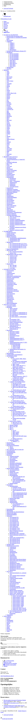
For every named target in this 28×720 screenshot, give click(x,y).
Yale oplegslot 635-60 (15, 543)
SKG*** (12, 429)
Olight (8, 127)
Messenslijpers (10, 193)
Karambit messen (11, 174)
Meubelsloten (10, 510)
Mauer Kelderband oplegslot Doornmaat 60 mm (16, 531)
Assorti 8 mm (13, 262)
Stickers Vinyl (13, 253)
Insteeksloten (10, 484)
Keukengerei (13, 179)
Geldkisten (9, 41)
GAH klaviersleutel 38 (15, 582)
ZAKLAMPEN (7, 616)
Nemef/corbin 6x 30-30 (18, 409)
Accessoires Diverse (11, 158)
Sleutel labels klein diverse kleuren (18, 560)
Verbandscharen (10, 299)
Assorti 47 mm (13, 259)
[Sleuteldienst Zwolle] (6, 19)
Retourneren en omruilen (11, 663)
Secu (8, 137)
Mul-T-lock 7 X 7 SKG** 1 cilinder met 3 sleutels (19, 371)
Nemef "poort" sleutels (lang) (16, 593)
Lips (8, 110)
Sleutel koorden (13, 558)
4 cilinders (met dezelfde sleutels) (17, 396)
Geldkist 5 (12, 48)
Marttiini (9, 114)
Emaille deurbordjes (11, 232)
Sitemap (5, 666)
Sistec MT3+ (13, 60)
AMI (8, 74)
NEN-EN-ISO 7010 (11, 250)
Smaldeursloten (13, 501)
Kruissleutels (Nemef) (15, 586)
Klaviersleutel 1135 (14, 583)
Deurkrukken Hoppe (14, 335)
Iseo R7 (14, 430)
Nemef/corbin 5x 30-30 (18, 406)
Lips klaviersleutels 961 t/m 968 (17, 587)
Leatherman (9, 108)
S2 (7, 135)
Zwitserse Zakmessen (12, 215)
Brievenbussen (10, 353)
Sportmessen (10, 204)
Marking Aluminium (11, 236)
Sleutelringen (13, 570)
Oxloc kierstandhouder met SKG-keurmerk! (19, 481)
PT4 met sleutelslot (14, 59)
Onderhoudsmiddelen (12, 197)
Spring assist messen (11, 205)
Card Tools (9, 166)
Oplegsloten (9, 516)
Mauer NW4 (16, 434)
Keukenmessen (10, 177)
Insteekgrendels (13, 474)
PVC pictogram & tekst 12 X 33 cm (18, 243)
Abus (8, 71)
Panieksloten (13, 499)
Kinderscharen (10, 281)
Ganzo (8, 91)
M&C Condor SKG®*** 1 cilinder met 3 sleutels (19, 366)
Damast (8, 167)
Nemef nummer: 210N (18, 606)
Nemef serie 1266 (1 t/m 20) (19, 608)
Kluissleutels (13, 585)
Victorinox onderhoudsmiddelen (17, 220)
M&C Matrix (16, 433)
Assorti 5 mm (13, 261)
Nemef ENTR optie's (12, 513)
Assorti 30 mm (13, 258)
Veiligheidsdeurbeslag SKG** (17, 338)
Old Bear (9, 125)
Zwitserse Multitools (11, 213)
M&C (8, 112)
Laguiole (9, 106)
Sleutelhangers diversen (15, 566)
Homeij (8, 97)
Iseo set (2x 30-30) (17, 383)
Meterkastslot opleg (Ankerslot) (17, 533)
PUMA (8, 133)
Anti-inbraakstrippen (14, 469)
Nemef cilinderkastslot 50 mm (20, 494)
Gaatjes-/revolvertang (12, 170)
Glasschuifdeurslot (11, 452)
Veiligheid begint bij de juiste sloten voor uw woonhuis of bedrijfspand (14, 706)
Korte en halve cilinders (15, 421)
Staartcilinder (10, 614)
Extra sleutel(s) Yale (14, 525)
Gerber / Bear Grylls (11, 93)
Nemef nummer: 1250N (18, 602)
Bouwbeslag (9, 330)
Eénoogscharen (10, 270)
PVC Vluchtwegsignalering (16, 251)
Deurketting (12, 471)
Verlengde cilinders (14, 440)
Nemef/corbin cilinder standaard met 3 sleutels (18, 379)
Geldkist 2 (12, 44)
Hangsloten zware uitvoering (16, 467)
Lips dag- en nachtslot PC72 (19, 488)
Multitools (9, 194)
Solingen (9, 142)
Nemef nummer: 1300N (18, 604)
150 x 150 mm (13, 266)
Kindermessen (10, 188)
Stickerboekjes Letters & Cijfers (14, 254)
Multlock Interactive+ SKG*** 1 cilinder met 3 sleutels (20, 377)
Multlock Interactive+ (18, 438)
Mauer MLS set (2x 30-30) (19, 385)
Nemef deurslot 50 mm (18, 495)
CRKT (8, 85)
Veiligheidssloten (14, 502)
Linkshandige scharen (12, 284)
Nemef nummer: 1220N (18, 598)
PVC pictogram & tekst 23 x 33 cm (18, 247)
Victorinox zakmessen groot (16, 221)
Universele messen (14, 186)
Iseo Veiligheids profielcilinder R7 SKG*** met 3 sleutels (20, 362)
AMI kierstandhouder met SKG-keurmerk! (19, 477)
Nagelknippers (10, 196)
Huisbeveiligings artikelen (13, 468)
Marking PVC (10, 242)
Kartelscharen (10, 280)
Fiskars (8, 90)
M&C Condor (16, 364)
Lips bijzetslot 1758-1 (15, 319)
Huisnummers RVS (11, 235)
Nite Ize (8, 124)
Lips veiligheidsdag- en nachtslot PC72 (18, 504)
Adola (8, 72)
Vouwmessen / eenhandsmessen (14, 212)
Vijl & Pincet (10, 300)
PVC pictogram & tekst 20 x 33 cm (18, 246)
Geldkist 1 (12, 43)
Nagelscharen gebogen (12, 289)
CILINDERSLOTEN (12, 356)
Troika (8, 147)
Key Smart (12, 554)
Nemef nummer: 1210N (18, 597)
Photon (8, 131)
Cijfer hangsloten (14, 457)
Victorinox (9, 150)
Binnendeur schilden (14, 333)
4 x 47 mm (12, 268)
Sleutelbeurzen (13, 562)
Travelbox (9, 68)
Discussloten (13, 459)
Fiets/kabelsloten (13, 460)
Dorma (8, 86)
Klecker (8, 105)
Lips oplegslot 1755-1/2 (15, 320)
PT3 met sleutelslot (14, 58)
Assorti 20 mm (13, 257)
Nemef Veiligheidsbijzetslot (16, 322)
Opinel (8, 128)
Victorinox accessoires (15, 219)
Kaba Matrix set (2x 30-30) (19, 384)
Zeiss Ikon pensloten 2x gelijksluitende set (15, 325)
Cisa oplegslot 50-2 (14, 518)
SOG (8, 140)
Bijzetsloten (9, 307)
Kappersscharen (10, 278)
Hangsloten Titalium (14, 465)
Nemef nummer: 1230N (18, 600)
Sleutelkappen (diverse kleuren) (17, 568)
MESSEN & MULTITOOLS (11, 156)
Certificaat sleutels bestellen (16, 578)
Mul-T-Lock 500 (13, 426)
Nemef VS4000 (16, 348)
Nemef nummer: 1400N (18, 605)
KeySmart (9, 104)
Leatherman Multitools (12, 192)
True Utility (9, 148)
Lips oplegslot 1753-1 (15, 528)
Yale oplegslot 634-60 (15, 540)
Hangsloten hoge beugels (15, 464)
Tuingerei (9, 208)
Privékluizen (9, 52)
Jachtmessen (9, 173)
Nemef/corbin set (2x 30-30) (19, 390)
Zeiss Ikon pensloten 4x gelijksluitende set (15, 328)
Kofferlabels (12, 555)
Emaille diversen (10, 234)
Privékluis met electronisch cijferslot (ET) (16, 51)
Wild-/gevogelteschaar (12, 303)
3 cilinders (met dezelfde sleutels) (17, 391)
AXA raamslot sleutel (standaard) (17, 575)
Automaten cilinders (11, 306)
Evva (8, 89)
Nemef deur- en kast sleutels (16, 594)
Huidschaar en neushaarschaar (14, 276)
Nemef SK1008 (16, 345)
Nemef (8, 123)
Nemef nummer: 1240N (18, 601)
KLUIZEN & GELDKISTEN (11, 34)
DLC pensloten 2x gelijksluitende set (18, 312)
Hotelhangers (13, 551)
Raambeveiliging (14, 483)
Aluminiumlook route (15, 240)
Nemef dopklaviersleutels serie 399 (18, 610)
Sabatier (8, 136)
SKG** (11, 427)
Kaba (8, 101)
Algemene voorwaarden (10, 664)
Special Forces (10, 201)
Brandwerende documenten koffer (15, 36)
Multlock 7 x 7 (16, 441)
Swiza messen (13, 217)
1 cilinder (12, 357)
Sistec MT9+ (13, 66)
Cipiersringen (13, 548)
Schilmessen (12, 184)
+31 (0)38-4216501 (9, 660)
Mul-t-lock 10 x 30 (17, 422)
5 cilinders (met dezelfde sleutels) (17, 402)
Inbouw (11, 446)
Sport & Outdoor (11, 203)
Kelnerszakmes (10, 175)
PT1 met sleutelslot (14, 55)
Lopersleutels (13, 589)
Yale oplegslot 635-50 (15, 541)
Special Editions (10, 200)
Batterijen (9, 617)
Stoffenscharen (10, 297)
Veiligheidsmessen (11, 211)
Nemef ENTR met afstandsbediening (15, 512)
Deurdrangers (13, 334)
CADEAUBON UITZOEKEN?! (14, 354)
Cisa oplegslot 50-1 (14, 517)
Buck (8, 79)
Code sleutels (13, 579)
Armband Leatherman (12, 162)
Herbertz (9, 94)
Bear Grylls (9, 163)
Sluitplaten (12, 337)
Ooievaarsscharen (11, 293)
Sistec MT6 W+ (13, 63)
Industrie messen (10, 171)
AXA (8, 75)
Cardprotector (13, 547)
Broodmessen (13, 178)
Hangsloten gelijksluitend (16, 463)
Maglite (8, 113)
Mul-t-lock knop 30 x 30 (18, 414)
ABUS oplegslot (13, 308)
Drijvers (11, 549)
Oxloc (8, 129)
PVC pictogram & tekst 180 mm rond (18, 245)
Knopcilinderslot (10, 509)
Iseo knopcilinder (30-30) (18, 411)
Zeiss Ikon (9, 154)
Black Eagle (9, 76)
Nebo (8, 121)
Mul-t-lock (9, 120)
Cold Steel (9, 83)
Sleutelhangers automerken (16, 564)
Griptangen (9, 272)
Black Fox (9, 78)
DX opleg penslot (14, 315)
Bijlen (8, 165)
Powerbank (9, 629)
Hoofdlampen (10, 620)
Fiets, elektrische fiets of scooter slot (15, 449)
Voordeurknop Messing (15, 352)
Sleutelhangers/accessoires (13, 545)
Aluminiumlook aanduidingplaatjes (18, 238)
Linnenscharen (10, 285)
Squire (8, 143)
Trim (8, 146)
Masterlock (9, 116)
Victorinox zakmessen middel (16, 230)
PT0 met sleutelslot (14, 53)
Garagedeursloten (11, 451)
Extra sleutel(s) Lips (14, 524)
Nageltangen (10, 292)
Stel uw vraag (7, 662)
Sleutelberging (10, 67)
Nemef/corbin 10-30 (17, 423)
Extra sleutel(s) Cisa (14, 522)
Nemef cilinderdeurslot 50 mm (20, 493)
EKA (8, 87)
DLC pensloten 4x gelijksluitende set (18, 314)
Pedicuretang (10, 295)
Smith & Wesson (10, 139)
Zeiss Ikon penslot (14, 323)
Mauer (8, 117)
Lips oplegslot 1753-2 (15, 529)
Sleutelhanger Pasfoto (15, 563)
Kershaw (9, 102)
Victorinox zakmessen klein (16, 223)
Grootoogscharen (11, 273)
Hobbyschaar (10, 274)
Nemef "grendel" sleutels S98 (17, 591)
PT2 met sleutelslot (14, 56)
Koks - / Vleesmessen (15, 181)
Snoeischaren (10, 296)
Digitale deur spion (14, 472)
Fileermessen (10, 169)
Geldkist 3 (12, 45)
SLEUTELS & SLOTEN (10, 304)
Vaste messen (10, 209)
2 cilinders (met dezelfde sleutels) (17, 381)
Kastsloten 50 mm (17, 487)
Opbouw (12, 448)
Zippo (8, 155)
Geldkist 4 (12, 47)
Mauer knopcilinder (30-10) (19, 413)
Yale (8, 152)
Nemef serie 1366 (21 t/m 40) (19, 609)
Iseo (8, 100)
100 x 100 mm (13, 265)
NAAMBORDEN (8, 231)
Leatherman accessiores (12, 189)
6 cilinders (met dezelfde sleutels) (17, 407)
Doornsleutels (13, 581)
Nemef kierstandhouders (18, 479)
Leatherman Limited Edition (13, 190)
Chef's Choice (10, 81)
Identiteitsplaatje (13, 552)
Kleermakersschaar (11, 282)
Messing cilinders (14, 425)
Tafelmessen (12, 185)
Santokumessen (13, 182)
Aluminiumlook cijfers (15, 239)
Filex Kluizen (10, 40)
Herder (8, 95)
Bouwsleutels (13, 577)
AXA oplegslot (13, 310)
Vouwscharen (10, 301)
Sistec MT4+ (13, 62)
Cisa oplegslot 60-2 (14, 521)
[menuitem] (15, 21)
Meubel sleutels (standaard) (16, 590)
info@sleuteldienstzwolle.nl (7, 676)
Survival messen (10, 207)
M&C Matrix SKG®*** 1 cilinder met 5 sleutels (19, 369)
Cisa (8, 82)
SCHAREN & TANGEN (10, 269)
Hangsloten (9, 455)
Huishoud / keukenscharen (13, 277)
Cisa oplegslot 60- (14, 520)
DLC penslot (13, 311)
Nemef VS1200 (16, 346)
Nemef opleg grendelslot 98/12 (17, 537)
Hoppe (8, 98)
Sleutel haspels (13, 556)
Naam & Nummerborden (12, 249)
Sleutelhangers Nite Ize (15, 567)
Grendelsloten (10, 453)
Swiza (8, 144)
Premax (8, 132)
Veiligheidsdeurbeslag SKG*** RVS (18, 342)
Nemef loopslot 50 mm (18, 497)
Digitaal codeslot (10, 444)
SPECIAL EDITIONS (15, 216)
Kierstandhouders (14, 475)
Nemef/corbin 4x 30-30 (18, 400)
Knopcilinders (13, 410)
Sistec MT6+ (13, 64)
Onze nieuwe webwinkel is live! (11, 703)
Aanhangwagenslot (14, 456)
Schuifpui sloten (10, 544)
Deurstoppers (10, 442)
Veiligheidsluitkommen (15, 343)
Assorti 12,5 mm (13, 255)
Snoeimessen (10, 198)
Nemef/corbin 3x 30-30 (18, 395)
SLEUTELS (10, 571)
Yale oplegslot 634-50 (15, 539)
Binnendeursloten (14, 486)
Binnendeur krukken (14, 331)
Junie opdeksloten (14, 526)
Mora (8, 118)
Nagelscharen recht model (13, 291)
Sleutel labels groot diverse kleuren (18, 559)
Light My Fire (10, 109)
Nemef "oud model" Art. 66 (19, 596)
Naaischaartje (10, 287)
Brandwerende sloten (15, 498)
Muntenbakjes (13, 49)
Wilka (8, 151)
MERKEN (6, 70)
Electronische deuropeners (13, 445)
